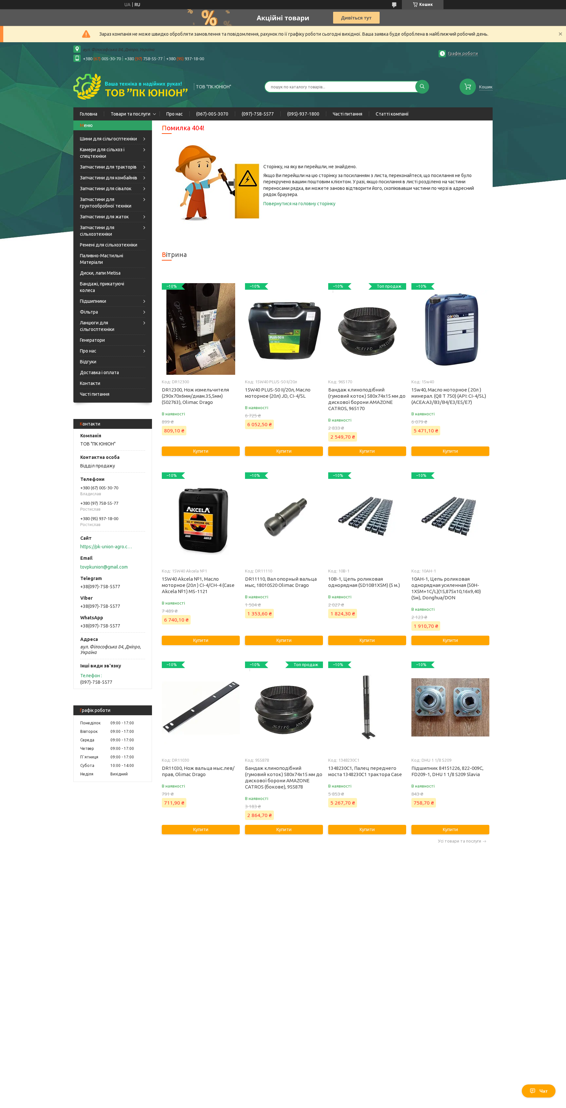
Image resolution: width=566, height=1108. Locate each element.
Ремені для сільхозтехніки (108, 244)
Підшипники (93, 301)
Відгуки (88, 361)
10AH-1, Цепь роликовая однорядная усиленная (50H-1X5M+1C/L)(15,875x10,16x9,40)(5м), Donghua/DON (446, 588)
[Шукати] (422, 87)
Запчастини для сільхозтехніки (97, 231)
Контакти (90, 383)
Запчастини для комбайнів (108, 177)
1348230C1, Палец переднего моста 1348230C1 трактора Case (365, 771)
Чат (543, 1091)
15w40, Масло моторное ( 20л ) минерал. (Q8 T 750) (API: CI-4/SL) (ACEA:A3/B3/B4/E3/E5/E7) (448, 396)
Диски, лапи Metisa (100, 273)
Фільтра (89, 312)
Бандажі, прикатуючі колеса (102, 287)
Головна (88, 114)
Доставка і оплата (99, 372)
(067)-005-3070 (212, 114)
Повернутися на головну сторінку (299, 203)
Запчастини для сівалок (105, 188)
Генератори (92, 340)
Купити (200, 451)
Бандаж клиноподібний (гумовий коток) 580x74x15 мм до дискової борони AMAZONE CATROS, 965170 (367, 399)
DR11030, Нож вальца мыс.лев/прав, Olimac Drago (198, 771)
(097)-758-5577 (258, 114)
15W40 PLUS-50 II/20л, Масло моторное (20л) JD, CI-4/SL (278, 393)
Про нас (174, 114)
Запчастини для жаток (104, 216)
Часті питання (347, 114)
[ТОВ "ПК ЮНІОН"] (130, 86)
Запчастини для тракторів (108, 167)
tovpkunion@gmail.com (104, 567)
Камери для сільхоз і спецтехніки (102, 153)
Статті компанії (392, 114)
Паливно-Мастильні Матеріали (101, 259)
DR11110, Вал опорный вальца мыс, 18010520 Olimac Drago (281, 582)
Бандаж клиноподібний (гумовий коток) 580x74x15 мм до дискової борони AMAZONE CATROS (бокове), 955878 (283, 777)
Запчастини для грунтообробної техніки (105, 203)
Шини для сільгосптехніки (108, 138)
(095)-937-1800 (303, 114)
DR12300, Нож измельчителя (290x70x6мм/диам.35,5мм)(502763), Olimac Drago (195, 396)
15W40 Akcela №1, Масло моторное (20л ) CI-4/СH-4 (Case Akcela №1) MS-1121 (198, 585)
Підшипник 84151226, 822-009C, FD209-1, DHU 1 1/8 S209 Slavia (447, 771)
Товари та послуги (130, 114)
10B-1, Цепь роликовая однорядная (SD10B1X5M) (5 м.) (364, 582)
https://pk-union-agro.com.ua (106, 546)
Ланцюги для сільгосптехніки (97, 326)
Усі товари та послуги (459, 841)
